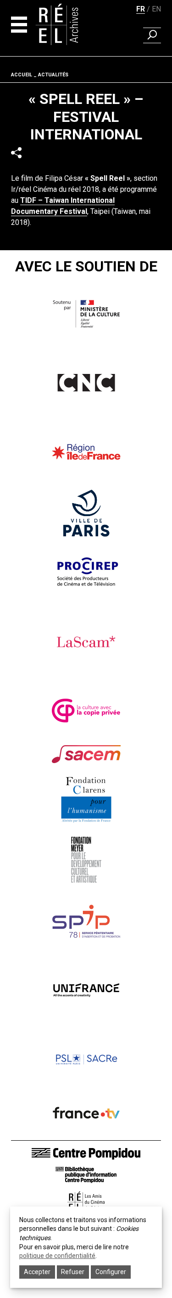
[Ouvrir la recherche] (152, 35)
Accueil (21, 75)
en (156, 9)
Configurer (110, 1271)
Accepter (37, 1271)
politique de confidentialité (57, 1255)
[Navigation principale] (19, 25)
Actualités (53, 75)
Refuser (72, 1271)
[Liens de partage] (16, 152)
